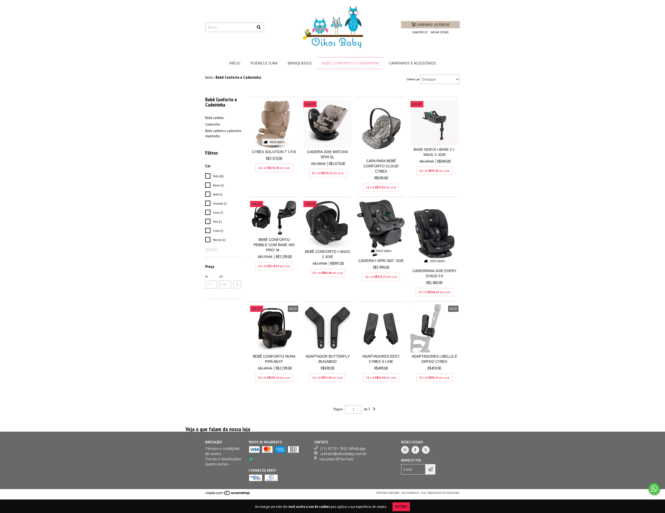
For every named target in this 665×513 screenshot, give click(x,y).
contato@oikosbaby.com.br (343, 453)
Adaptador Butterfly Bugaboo (327, 359)
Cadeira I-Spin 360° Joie (381, 261)
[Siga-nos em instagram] (405, 450)
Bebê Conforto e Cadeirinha (350, 63)
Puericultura (263, 63)
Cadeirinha (212, 124)
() (432, 24)
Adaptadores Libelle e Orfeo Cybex (434, 359)
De (206, 276)
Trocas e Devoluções (223, 458)
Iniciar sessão (439, 32)
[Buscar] (259, 27)
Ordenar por (413, 79)
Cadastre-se (419, 32)
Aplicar (237, 284)
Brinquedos (300, 63)
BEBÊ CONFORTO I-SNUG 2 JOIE (327, 254)
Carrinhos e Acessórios (412, 63)
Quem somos (216, 464)
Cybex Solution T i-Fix (274, 152)
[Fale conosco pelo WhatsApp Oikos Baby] (654, 489)
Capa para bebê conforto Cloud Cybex (381, 166)
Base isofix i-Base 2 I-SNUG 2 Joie (434, 152)
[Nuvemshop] (228, 494)
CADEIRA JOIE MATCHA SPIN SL (327, 154)
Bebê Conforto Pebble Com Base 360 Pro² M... (274, 245)
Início (234, 63)
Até (221, 276)
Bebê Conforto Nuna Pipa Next (274, 359)
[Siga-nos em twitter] (426, 450)
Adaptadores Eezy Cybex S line (381, 359)
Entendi (401, 506)
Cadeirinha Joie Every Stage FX (434, 273)
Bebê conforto (214, 117)
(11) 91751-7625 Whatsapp (343, 448)
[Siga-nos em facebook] (415, 450)
